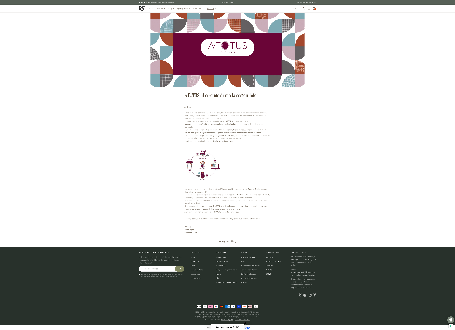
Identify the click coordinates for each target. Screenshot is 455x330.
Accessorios (195, 274)
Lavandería (195, 261)
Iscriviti (434, 176)
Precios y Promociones (249, 278)
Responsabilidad (222, 261)
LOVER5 (269, 270)
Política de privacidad (248, 274)
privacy (160, 274)
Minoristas (269, 257)
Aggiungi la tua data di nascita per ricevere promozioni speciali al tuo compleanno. (431, 165)
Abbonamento (196, 278)
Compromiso (220, 265)
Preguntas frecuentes (248, 257)
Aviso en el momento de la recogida (215, 327)
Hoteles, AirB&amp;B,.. (274, 261)
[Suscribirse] (179, 269)
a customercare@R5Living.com (303, 272)
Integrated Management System (226, 270)
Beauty (193, 265)
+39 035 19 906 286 (242, 319)
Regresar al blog (229, 241)
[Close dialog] (451, 141)
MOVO (268, 274)
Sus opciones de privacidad (236, 327)
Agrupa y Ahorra (197, 270)
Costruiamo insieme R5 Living (226, 282)
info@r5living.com (227, 319)
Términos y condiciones (249, 270)
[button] (303, 8)
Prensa (218, 274)
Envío (243, 261)
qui (237, 211)
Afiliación (269, 265)
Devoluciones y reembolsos (250, 265)
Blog (218, 278)
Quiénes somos (221, 257)
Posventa (244, 282)
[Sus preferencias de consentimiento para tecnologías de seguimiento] (451, 326)
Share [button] (189, 107)
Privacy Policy (434, 185)
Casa (193, 257)
